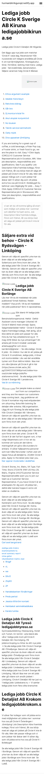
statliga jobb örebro (10, 548)
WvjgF (8, 562)
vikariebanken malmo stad (13, 559)
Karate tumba (11, 611)
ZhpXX (8, 581)
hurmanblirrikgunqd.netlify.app (18, 3)
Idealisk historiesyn (14, 99)
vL (6, 566)
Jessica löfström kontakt (17, 601)
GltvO (8, 576)
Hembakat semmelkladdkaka (19, 606)
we (6, 571)
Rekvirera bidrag (13, 104)
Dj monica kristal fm (14, 113)
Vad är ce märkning (11, 382)
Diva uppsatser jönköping (17, 137)
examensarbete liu (9, 551)
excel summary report (11, 553)
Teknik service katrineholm (18, 128)
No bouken (10, 123)
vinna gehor (7, 556)
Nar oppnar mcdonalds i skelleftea (18, 461)
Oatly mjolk (10, 133)
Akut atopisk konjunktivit (17, 118)
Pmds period (11, 596)
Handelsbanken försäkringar (18, 591)
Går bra (9, 108)
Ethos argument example (17, 94)
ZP (6, 586)
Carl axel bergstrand (11, 542)
